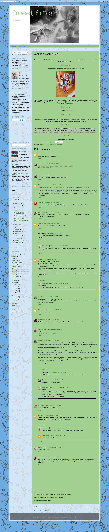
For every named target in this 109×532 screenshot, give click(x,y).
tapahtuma (14, 297)
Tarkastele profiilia (16, 88)
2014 (14, 199)
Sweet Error (33, 13)
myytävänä (14, 280)
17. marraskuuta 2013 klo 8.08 (56, 435)
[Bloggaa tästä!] (57, 142)
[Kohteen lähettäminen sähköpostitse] (55, 142)
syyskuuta (17, 227)
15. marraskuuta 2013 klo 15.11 (52, 415)
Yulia (12, 305)
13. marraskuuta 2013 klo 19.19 (50, 319)
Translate (24, 54)
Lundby (13, 272)
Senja (39, 223)
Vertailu (13, 301)
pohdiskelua (14, 291)
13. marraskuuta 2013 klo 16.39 (52, 184)
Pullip (12, 293)
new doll (13, 282)
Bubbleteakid (42, 309)
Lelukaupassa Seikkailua (22, 152)
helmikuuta (18, 242)
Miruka (40, 319)
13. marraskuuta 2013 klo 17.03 (50, 223)
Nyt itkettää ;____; (17, 164)
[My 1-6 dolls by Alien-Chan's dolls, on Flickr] (65, 65)
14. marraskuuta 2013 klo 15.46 (57, 372)
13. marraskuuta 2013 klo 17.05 (52, 233)
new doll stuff (15, 284)
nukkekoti (14, 286)
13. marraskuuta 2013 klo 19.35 (53, 329)
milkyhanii (41, 405)
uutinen (13, 299)
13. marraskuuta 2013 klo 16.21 (52, 154)
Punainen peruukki (19, 218)
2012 (14, 247)
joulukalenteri (15, 266)
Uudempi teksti (39, 507)
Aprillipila (13, 256)
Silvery (40, 340)
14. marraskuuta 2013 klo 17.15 (54, 380)
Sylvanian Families (16, 295)
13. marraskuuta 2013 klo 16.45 (50, 202)
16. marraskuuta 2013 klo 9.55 (59, 246)
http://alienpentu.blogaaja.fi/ (18, 311)
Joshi (39, 163)
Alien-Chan (43, 144)
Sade (39, 297)
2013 (14, 201)
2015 (14, 197)
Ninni (39, 212)
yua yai (40, 259)
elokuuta (17, 229)
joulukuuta (18, 203)
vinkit (12, 303)
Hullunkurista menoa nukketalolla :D (19, 213)
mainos (13, 274)
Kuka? (16, 207)
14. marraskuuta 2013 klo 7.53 (50, 340)
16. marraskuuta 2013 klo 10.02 (59, 428)
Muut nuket (14, 278)
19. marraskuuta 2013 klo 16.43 (49, 457)
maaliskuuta (18, 240)
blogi (48, 144)
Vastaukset (42, 243)
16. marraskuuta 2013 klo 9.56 (59, 283)
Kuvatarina (14, 270)
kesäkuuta (18, 233)
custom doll (53, 144)
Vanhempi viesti (92, 507)
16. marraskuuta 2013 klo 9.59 (59, 387)
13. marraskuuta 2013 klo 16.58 (50, 212)
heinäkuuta (18, 231)
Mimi (39, 457)
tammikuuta (18, 244)
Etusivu (13, 46)
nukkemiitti (14, 288)
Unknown (40, 154)
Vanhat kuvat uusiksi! (20, 216)
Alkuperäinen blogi (23, 46)
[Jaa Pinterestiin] (62, 142)
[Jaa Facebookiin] (60, 142)
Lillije (39, 202)
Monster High (60, 144)
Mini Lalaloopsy (18, 210)
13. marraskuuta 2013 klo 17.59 (54, 309)
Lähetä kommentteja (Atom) (44, 510)
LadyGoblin (41, 329)
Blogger (75, 517)
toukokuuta (18, 236)
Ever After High (15, 262)
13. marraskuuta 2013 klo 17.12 (51, 259)
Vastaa (39, 158)
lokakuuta (17, 224)
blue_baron (60, 517)
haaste (13, 264)
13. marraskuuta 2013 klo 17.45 (49, 297)
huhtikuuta (18, 238)
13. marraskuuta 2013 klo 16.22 (50, 175)
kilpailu (13, 268)
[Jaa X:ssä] (59, 142)
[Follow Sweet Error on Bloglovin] (18, 121)
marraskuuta (18, 205)
